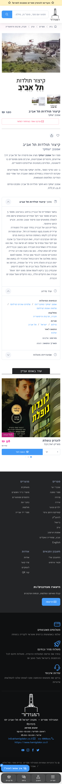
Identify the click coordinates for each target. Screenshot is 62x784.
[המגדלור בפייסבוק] (33, 750)
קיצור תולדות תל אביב (44, 111)
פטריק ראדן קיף (52, 444)
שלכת (54, 332)
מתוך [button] (36, 202)
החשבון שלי (54, 557)
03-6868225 (44, 738)
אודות (26, 557)
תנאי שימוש (54, 562)
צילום (53, 324)
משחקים (25, 487)
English (56, 542)
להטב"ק (56, 517)
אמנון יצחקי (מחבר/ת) (45, 304)
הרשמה (49, 602)
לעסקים (25, 567)
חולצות (26, 507)
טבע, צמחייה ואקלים (50, 537)
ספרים (42, 26)
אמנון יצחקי (54, 115)
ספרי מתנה (55, 492)
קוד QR (25, 572)
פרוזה (57, 497)
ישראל (43, 324)
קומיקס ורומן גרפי (51, 512)
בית (51, 26)
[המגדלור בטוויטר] (38, 750)
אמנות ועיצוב (54, 532)
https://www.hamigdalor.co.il (31, 742)
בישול (57, 522)
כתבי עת (25, 502)
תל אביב (32, 324)
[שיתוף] (51, 135)
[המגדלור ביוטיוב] (23, 750)
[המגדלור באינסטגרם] (28, 750)
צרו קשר (25, 562)
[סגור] (1, 765)
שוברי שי (55, 487)
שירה (57, 502)
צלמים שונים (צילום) (19, 304)
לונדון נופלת (51, 440)
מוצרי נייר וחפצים (20, 492)
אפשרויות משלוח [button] (43, 355)
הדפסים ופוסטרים (20, 497)
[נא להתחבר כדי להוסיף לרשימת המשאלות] (57, 135)
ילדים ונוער (54, 507)
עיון (32, 26)
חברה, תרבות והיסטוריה (16, 26)
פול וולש (6, 762)
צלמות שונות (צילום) (47, 308)
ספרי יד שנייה (22, 512)
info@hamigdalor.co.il (20, 738)
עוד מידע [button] (47, 291)
